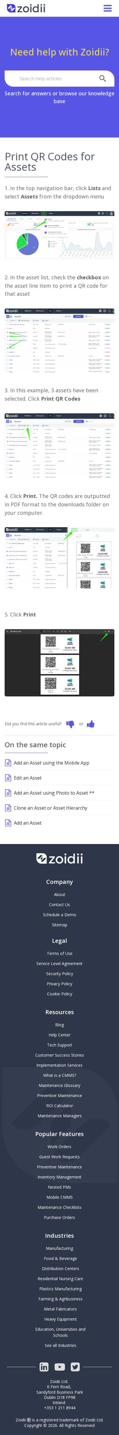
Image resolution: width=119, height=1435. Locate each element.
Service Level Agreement (59, 963)
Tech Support (59, 1045)
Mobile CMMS (60, 1197)
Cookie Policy (59, 994)
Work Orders (59, 1146)
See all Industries (60, 1345)
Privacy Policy (59, 983)
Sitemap (59, 924)
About (59, 894)
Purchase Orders (59, 1217)
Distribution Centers (60, 1268)
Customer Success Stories (59, 1055)
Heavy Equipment (60, 1319)
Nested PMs (59, 1187)
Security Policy (59, 973)
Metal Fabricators (60, 1309)
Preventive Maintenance (59, 1095)
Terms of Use (59, 953)
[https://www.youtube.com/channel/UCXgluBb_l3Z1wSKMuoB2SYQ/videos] (59, 1367)
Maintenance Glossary (59, 1085)
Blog (59, 1024)
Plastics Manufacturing (60, 1288)
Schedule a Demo (59, 914)
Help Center (59, 1035)
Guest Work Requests (59, 1156)
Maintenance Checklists (59, 1207)
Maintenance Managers (60, 1115)
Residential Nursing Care (60, 1278)
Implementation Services (59, 1065)
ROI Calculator (59, 1105)
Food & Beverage (60, 1258)
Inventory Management (59, 1177)
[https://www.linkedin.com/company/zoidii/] (44, 1367)
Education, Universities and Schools (61, 1332)
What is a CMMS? (59, 1075)
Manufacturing (59, 1248)
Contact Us (59, 904)
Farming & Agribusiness (60, 1299)
